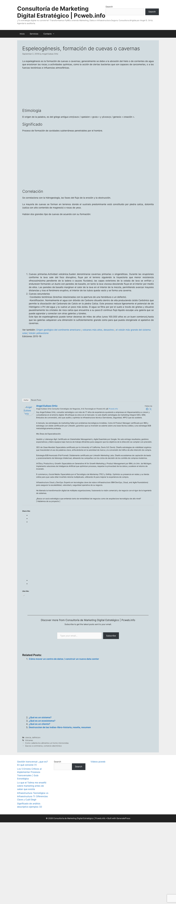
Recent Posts (36, 400)
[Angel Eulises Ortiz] (29, 414)
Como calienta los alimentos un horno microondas (47, 743)
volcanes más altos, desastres (98, 330)
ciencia (28, 737)
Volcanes (29, 740)
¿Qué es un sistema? (40, 717)
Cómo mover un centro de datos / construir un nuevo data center (64, 659)
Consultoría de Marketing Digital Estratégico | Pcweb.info (61, 12)
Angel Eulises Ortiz (46, 405)
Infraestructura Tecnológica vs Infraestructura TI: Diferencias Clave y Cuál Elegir (32, 796)
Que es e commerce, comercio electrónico (43, 746)
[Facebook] (147, 409)
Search (109, 6)
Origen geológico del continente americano (58, 330)
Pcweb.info (113, 409)
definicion (36, 737)
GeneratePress (123, 818)
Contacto (47, 34)
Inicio (22, 34)
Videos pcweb (98, 761)
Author (26, 400)
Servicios (34, 34)
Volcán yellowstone (39, 333)
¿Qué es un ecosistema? (42, 720)
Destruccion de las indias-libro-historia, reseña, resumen (60, 727)
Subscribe (111, 635)
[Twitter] (150, 409)
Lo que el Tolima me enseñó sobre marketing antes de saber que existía (31, 785)
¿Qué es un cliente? (39, 724)
